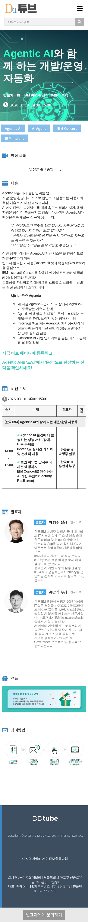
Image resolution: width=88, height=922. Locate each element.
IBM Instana (14, 138)
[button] (44, 915)
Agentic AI (13, 128)
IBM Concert (67, 128)
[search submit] (79, 22)
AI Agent (39, 128)
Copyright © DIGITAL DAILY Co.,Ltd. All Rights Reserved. (45, 835)
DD (45, 818)
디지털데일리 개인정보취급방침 (45, 859)
